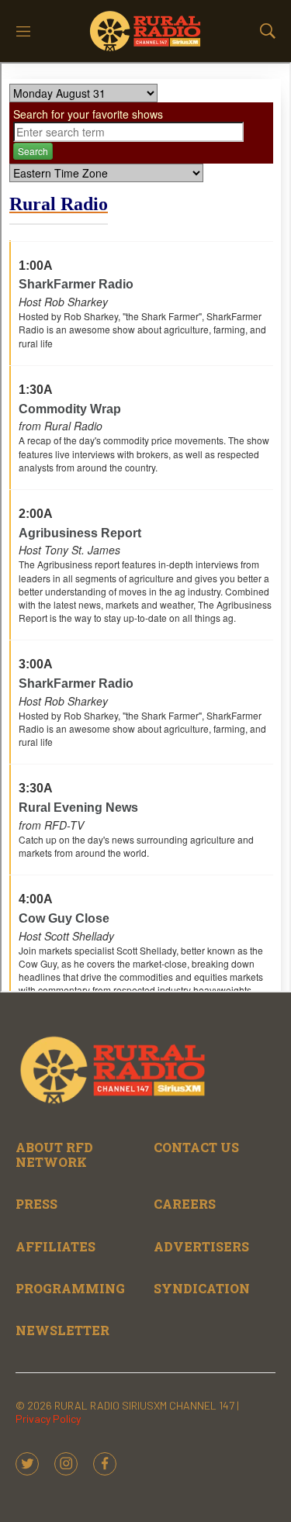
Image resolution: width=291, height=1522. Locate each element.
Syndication (202, 1288)
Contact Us (196, 1147)
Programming (70, 1288)
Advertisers (201, 1246)
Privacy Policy (48, 1418)
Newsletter (62, 1330)
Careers (185, 1203)
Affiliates (55, 1246)
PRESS (36, 1203)
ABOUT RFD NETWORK (54, 1154)
